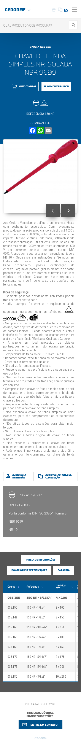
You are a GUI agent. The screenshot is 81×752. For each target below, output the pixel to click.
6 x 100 (60, 637)
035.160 (12, 627)
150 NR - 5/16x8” (37, 666)
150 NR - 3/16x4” (39, 597)
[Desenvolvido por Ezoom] (40, 740)
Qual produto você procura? (27, 25)
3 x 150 (60, 617)
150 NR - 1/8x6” (36, 617)
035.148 (12, 617)
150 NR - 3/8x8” (36, 676)
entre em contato (43, 724)
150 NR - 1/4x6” (36, 647)
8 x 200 (60, 666)
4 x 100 (61, 597)
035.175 (12, 666)
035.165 (12, 637)
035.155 (14, 597)
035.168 (12, 647)
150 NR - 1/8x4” (36, 607)
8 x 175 (60, 657)
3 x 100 (60, 607)
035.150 (12, 607)
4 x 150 (60, 627)
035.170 (12, 657)
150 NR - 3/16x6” (37, 627)
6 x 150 (60, 647)
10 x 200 (61, 676)
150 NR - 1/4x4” (36, 637)
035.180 (12, 676)
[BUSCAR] (73, 25)
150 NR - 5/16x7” (37, 657)
